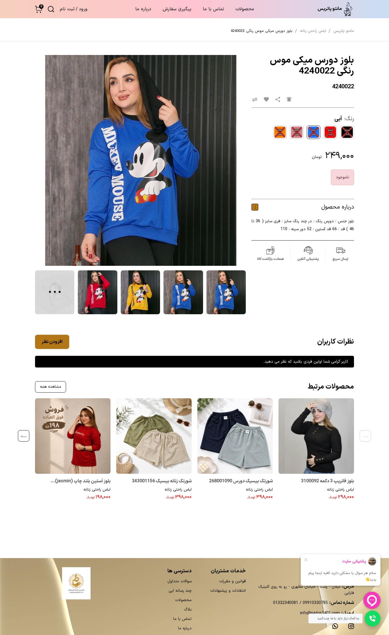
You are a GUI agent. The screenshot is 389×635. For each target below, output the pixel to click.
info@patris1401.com (320, 613)
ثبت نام (67, 9)
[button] (38, 9)
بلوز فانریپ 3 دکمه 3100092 (327, 481)
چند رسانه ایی (180, 591)
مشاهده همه (50, 387)
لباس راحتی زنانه (340, 490)
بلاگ (188, 609)
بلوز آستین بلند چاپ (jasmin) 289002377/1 (82, 482)
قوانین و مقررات (232, 581)
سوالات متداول (179, 581)
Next (23, 436)
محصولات (245, 9)
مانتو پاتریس (343, 31)
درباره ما (143, 9)
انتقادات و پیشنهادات (228, 591)
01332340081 (285, 603)
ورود (83, 9)
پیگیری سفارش (177, 9)
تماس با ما (213, 9)
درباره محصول (337, 207)
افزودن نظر (52, 341)
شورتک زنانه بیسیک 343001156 (162, 481)
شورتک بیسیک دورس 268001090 (241, 481)
